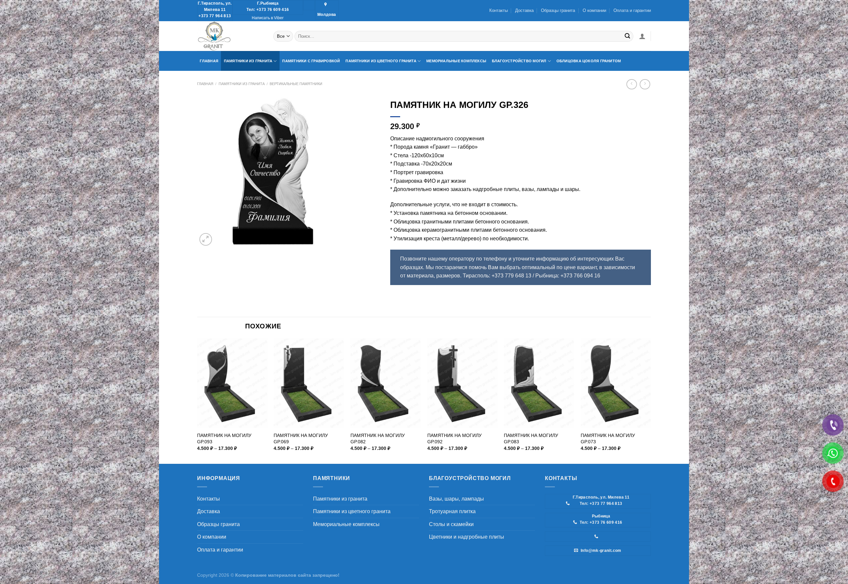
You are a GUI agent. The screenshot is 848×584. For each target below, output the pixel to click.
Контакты (498, 10)
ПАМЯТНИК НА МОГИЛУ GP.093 (224, 438)
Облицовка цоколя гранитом (588, 61)
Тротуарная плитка (452, 511)
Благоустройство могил (519, 61)
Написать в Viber (268, 18)
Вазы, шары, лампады (456, 499)
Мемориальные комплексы (456, 61)
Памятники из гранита (248, 61)
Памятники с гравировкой (311, 61)
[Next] (651, 400)
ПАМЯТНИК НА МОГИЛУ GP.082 (377, 438)
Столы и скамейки (451, 524)
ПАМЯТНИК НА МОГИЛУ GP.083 (531, 438)
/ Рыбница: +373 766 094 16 (566, 275)
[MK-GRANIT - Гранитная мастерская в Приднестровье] (230, 36)
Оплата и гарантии (632, 10)
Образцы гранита (558, 10)
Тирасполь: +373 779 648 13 (497, 275)
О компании (594, 10)
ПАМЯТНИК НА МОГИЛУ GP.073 (608, 438)
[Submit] (627, 36)
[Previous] (197, 400)
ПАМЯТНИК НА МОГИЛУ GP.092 (454, 438)
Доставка (524, 10)
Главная (209, 61)
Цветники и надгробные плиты (466, 537)
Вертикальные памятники (296, 84)
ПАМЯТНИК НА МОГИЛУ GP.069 (301, 438)
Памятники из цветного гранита (380, 61)
